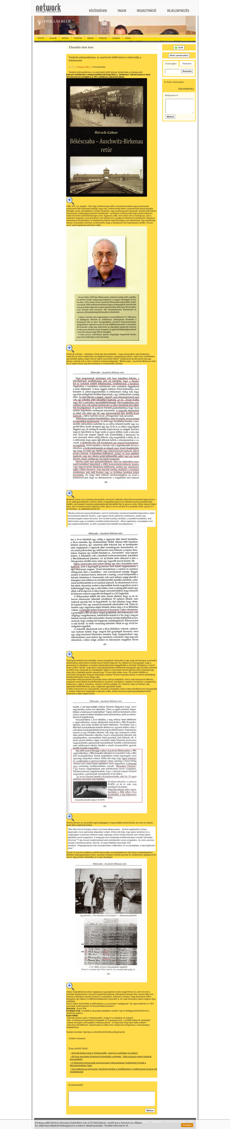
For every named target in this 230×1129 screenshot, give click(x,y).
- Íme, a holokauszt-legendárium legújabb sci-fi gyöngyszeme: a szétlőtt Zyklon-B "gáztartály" (108, 1020)
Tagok (53, 38)
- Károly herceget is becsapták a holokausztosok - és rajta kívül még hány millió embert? (106, 1022)
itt (127, 1125)
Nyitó (41, 38)
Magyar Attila (83, 67)
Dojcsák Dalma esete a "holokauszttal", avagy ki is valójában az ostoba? (104, 1053)
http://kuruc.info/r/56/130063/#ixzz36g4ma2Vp (104, 1032)
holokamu (81, 1038)
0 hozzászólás (98, 67)
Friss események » (186, 88)
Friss (128, 38)
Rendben (187, 1125)
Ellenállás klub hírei (81, 47)
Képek (65, 38)
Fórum (103, 38)
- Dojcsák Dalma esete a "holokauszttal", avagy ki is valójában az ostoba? (99, 1018)
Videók (78, 38)
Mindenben (187, 63)
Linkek (116, 38)
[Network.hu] (48, 9)
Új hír (180, 47)
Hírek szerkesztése (179, 55)
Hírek (90, 38)
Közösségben (171, 63)
